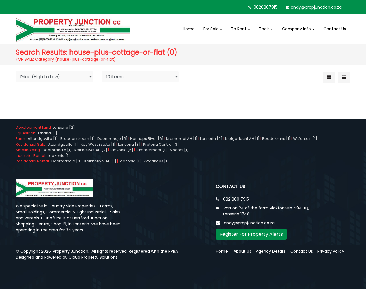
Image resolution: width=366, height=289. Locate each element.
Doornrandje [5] (112, 138)
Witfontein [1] (305, 138)
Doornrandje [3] (66, 161)
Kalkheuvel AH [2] (90, 150)
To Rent (238, 29)
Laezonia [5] (121, 150)
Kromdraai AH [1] (182, 138)
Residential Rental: (33, 161)
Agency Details (271, 251)
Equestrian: (27, 133)
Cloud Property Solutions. (93, 257)
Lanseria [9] (211, 138)
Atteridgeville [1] (43, 138)
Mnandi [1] (47, 133)
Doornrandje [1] (57, 150)
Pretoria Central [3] (161, 144)
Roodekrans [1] (276, 138)
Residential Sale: (32, 144)
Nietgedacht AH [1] (242, 138)
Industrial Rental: (32, 155)
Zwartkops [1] (156, 161)
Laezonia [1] (59, 155)
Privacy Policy (330, 251)
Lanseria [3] (129, 144)
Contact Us (334, 29)
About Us (242, 251)
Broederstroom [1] (77, 138)
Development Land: (34, 127)
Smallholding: (29, 150)
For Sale (211, 29)
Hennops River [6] (147, 138)
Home (189, 29)
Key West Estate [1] (98, 144)
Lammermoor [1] (151, 150)
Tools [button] (264, 29)
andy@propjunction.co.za (316, 7)
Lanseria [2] (64, 127)
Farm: (22, 138)
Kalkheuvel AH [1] (100, 161)
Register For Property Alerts (251, 234)
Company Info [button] (296, 29)
